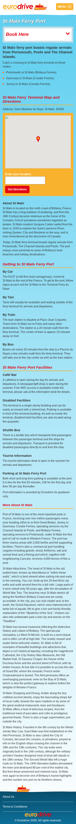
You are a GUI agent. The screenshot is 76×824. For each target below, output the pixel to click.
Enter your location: (18, 174)
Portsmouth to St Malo (20, 72)
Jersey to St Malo (17, 84)
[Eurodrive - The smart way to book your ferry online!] (38, 814)
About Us (8, 796)
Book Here (17, 34)
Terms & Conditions (15, 806)
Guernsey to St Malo (19, 78)
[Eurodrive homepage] (31, 7)
